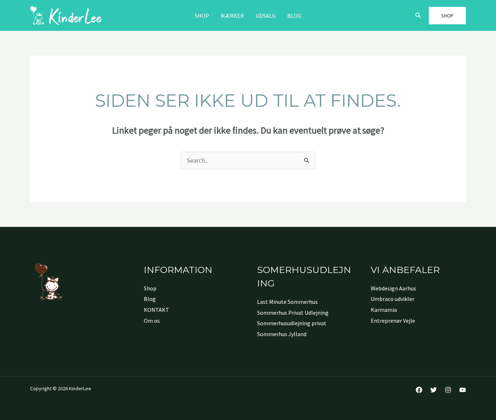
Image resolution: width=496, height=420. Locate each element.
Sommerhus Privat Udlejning (293, 312)
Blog (294, 15)
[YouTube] (462, 390)
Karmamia (384, 309)
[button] (418, 15)
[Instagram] (448, 390)
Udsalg (266, 15)
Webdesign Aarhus (393, 288)
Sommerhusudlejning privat (291, 323)
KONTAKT (156, 309)
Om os (152, 320)
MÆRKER (232, 15)
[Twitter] (433, 390)
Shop (202, 15)
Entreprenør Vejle (393, 320)
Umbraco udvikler (392, 298)
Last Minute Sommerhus (287, 301)
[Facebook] (419, 390)
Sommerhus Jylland (281, 334)
